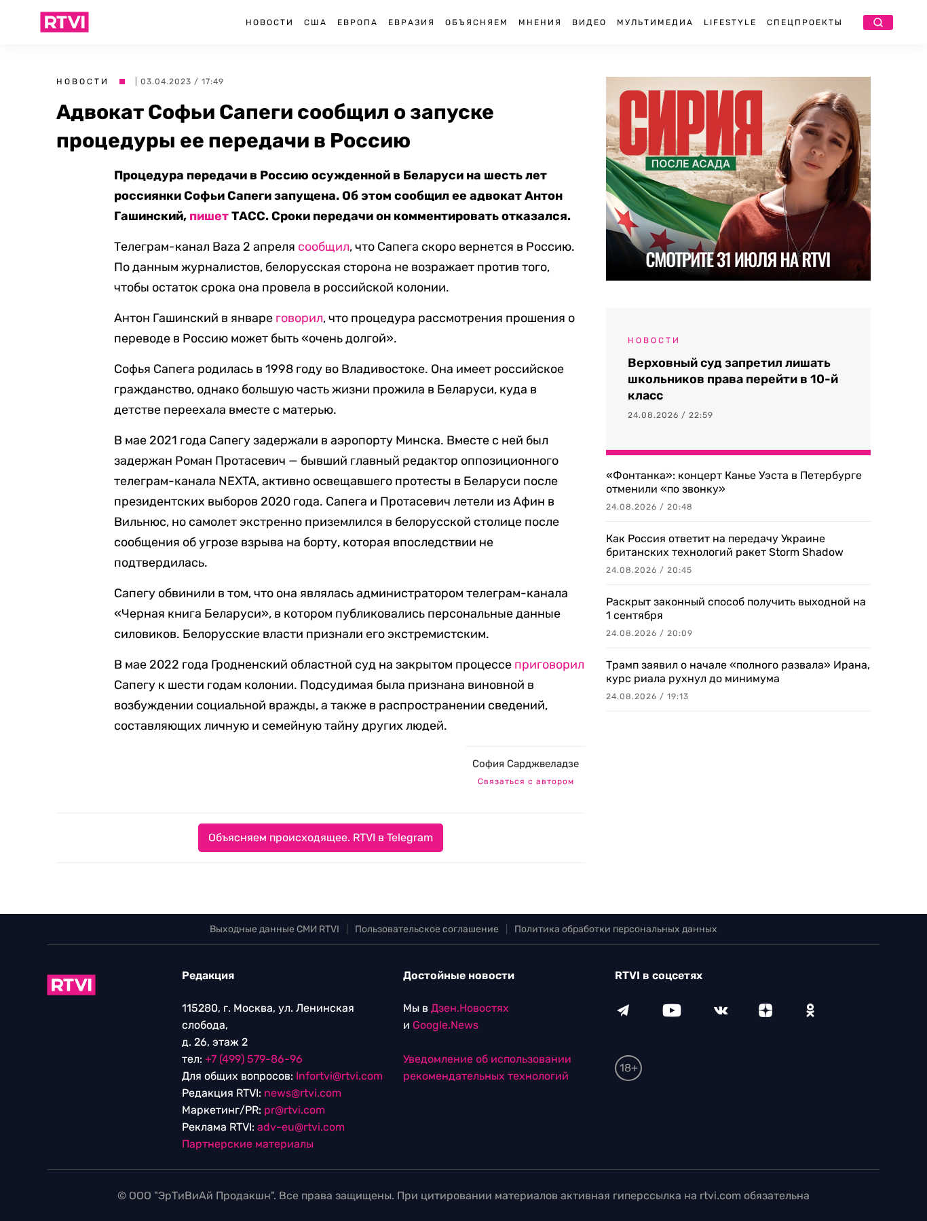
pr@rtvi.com (294, 1109)
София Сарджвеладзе (525, 764)
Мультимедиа (655, 22)
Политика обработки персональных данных (615, 929)
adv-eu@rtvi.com (301, 1126)
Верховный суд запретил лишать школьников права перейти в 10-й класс (733, 379)
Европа (357, 22)
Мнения (540, 22)
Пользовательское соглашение (427, 929)
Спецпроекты (805, 22)
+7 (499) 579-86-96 (254, 1058)
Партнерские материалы (248, 1143)
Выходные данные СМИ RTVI (274, 929)
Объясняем (476, 22)
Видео (589, 22)
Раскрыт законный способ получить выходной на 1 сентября (736, 608)
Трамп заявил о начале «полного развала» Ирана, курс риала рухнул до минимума (738, 671)
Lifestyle (730, 22)
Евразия (411, 22)
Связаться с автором (526, 781)
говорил (299, 318)
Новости (270, 22)
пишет (209, 216)
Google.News (445, 1025)
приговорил (549, 664)
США (315, 22)
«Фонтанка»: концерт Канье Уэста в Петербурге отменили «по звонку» (734, 482)
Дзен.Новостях (470, 1008)
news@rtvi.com (302, 1092)
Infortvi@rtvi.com (339, 1075)
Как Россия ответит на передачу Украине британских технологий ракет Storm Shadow (725, 545)
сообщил (323, 246)
